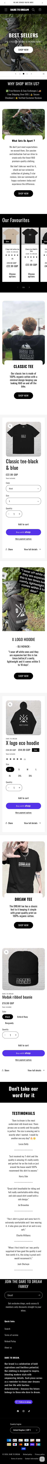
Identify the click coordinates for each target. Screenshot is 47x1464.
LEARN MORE (24, 49)
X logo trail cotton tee (12, 249)
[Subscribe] (39, 1295)
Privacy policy (40, 1454)
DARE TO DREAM (14, 1454)
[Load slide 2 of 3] (23, 74)
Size (7, 495)
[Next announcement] (42, 2)
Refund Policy (10, 1341)
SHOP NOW (23, 193)
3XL (30, 775)
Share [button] (10, 549)
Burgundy (9, 1022)
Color (8, 483)
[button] (6, 9)
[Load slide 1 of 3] (20, 74)
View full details (31, 549)
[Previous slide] (15, 73)
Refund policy (27, 1454)
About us (8, 1347)
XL (10, 775)
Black (7, 1016)
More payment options (23, 539)
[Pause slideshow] (44, 73)
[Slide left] (17, 287)
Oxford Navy (22, 1016)
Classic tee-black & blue (31, 250)
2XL (20, 775)
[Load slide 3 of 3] (27, 74)
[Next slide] (31, 73)
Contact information (32, 1458)
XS (10, 769)
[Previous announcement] (4, 2)
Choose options (12, 275)
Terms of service (11, 1334)
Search (7, 1328)
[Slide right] (29, 287)
